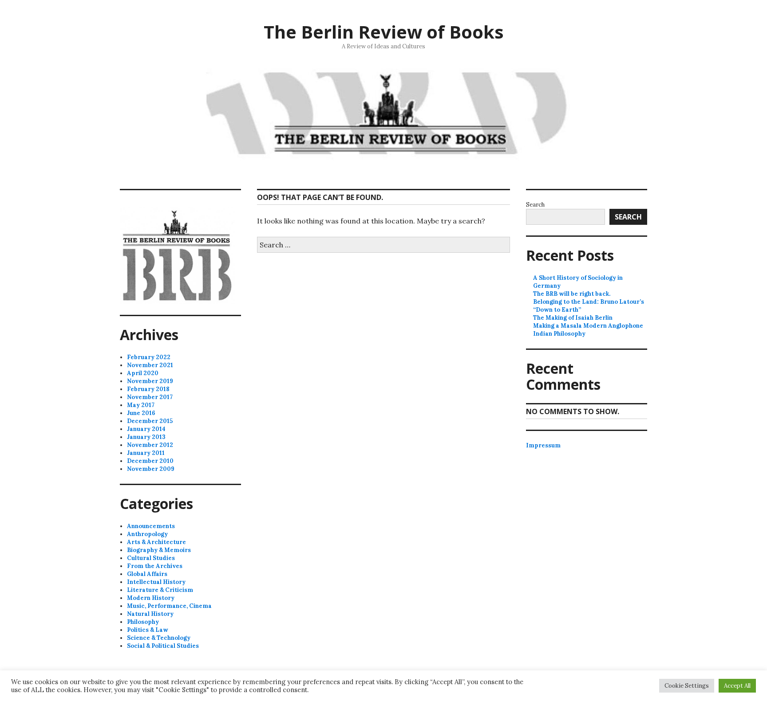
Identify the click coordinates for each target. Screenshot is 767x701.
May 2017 (140, 405)
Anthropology (147, 534)
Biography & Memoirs (159, 550)
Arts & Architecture (156, 542)
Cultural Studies (151, 558)
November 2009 (150, 469)
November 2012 (150, 445)
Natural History (150, 614)
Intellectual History (156, 582)
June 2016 (141, 413)
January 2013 (146, 437)
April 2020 (142, 373)
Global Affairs (147, 574)
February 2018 (148, 389)
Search (535, 204)
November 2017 (150, 397)
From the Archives (154, 566)
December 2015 (150, 421)
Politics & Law (147, 630)
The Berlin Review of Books (384, 32)
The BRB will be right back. (571, 294)
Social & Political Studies (163, 646)
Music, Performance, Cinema (169, 606)
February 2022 (148, 357)
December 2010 (150, 461)
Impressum (543, 445)
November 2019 (150, 381)
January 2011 (146, 453)
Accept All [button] (737, 685)
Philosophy (143, 622)
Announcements (151, 526)
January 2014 (146, 429)
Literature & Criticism (160, 590)
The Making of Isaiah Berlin (573, 317)
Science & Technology (158, 638)
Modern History (150, 598)
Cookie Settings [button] (686, 685)
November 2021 (150, 365)
